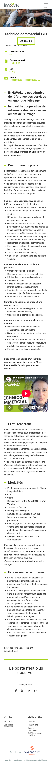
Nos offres (8, 721)
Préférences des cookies (35, 734)
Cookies (31, 721)
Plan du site (33, 725)
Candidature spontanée (9, 726)
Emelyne (25, 584)
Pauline (28, 597)
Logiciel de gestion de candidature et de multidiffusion (26, 760)
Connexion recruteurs (32, 729)
